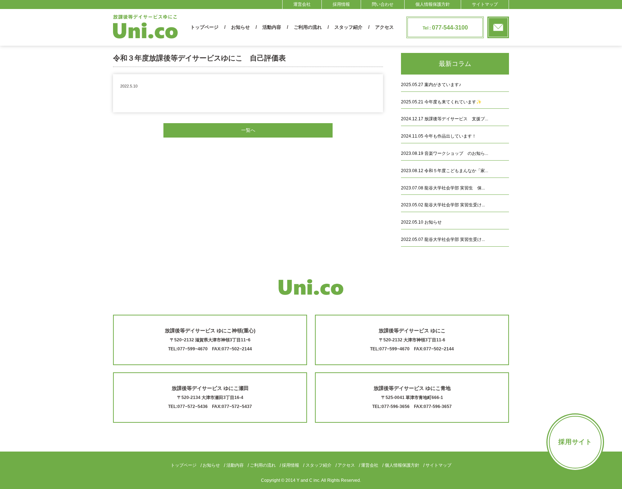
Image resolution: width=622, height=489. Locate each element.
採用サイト (575, 441)
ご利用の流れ (308, 27)
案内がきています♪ (431, 84)
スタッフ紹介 (348, 27)
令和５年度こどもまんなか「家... (444, 170)
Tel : (445, 27)
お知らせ (240, 27)
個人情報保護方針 (432, 4)
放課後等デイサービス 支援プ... (444, 118)
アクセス (384, 27)
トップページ (204, 27)
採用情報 (341, 4)
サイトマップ (485, 4)
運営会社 (302, 4)
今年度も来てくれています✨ (441, 101)
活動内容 (271, 27)
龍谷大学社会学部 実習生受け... (443, 204)
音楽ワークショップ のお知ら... (444, 153)
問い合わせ (382, 4)
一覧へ (248, 130)
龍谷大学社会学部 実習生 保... (443, 187)
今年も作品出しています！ (438, 136)
